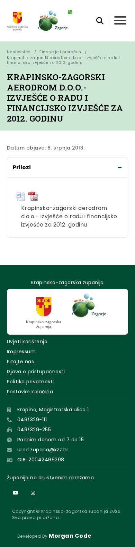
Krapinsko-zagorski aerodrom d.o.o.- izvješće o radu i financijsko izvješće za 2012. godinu (64, 60)
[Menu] (120, 21)
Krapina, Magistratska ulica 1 (53, 409)
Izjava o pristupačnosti (36, 371)
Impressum (21, 351)
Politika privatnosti (30, 381)
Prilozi (22, 167)
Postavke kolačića (30, 391)
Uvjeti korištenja (27, 341)
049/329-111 (32, 419)
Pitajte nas (20, 361)
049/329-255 (34, 429)
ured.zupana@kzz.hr (43, 449)
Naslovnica (19, 51)
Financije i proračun (60, 51)
